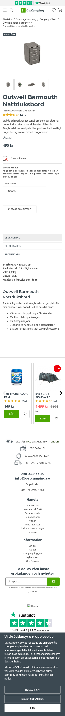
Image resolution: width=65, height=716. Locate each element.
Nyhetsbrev (33, 557)
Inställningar (32, 690)
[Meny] (5, 10)
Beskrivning (12, 237)
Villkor (32, 520)
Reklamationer (32, 517)
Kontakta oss (33, 505)
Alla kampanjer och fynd (32, 528)
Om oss (32, 545)
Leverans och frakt (32, 509)
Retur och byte (32, 513)
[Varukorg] (60, 10)
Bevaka (12, 191)
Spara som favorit (21, 209)
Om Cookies (32, 561)
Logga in (32, 532)
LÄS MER (7, 137)
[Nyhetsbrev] (53, 582)
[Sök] (11, 10)
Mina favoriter (32, 524)
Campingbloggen (32, 553)
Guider (32, 549)
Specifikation (13, 246)
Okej (32, 708)
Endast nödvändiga (32, 699)
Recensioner (12, 254)
